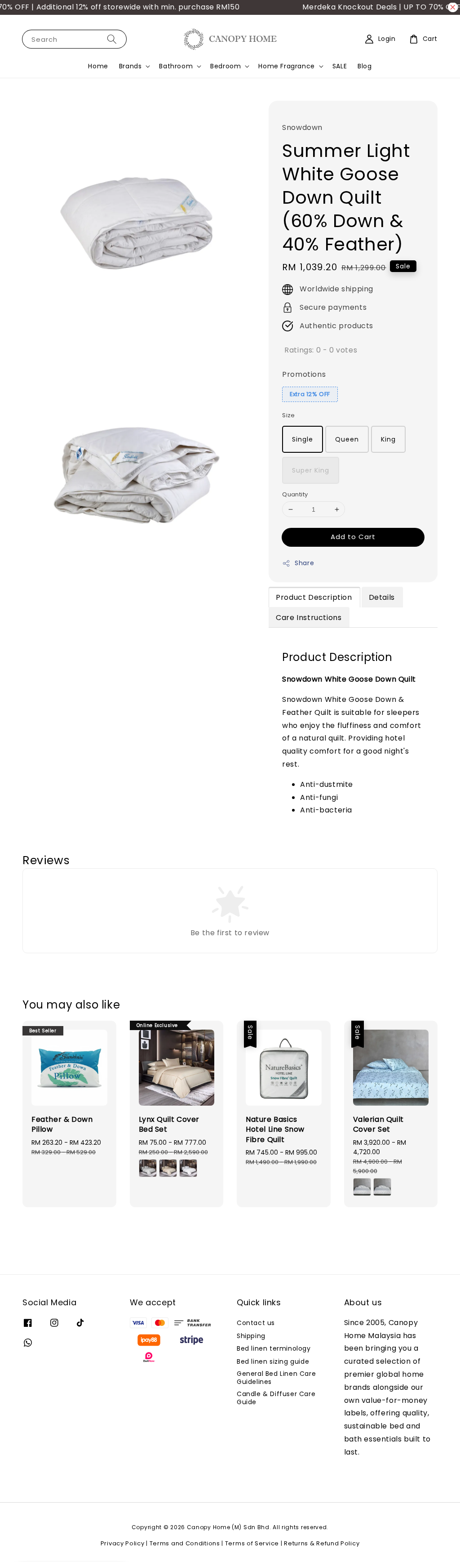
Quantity (295, 494)
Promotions (304, 374)
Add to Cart (353, 536)
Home (98, 66)
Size (288, 415)
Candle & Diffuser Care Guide (276, 1397)
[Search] (111, 39)
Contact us (256, 1323)
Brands (130, 66)
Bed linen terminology (274, 1348)
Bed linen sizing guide (273, 1361)
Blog (365, 66)
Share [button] (304, 562)
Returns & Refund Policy (321, 1543)
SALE (339, 66)
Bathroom (176, 66)
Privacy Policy (123, 1543)
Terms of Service (252, 1543)
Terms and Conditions (185, 1543)
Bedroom (225, 66)
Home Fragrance (286, 66)
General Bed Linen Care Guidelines (276, 1377)
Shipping (251, 1335)
